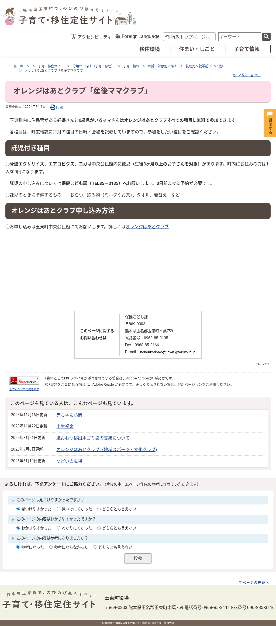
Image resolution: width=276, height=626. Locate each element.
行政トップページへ (190, 37)
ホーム (24, 66)
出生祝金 (65, 426)
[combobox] (240, 37)
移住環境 (149, 49)
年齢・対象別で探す (162, 66)
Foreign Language (140, 36)
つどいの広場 (69, 461)
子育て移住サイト (51, 66)
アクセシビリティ (95, 37)
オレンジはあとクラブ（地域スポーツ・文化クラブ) (106, 449)
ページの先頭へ (256, 582)
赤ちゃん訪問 (69, 415)
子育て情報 (247, 49)
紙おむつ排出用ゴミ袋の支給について (93, 438)
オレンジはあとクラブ (147, 226)
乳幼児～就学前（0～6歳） (205, 66)
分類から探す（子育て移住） (94, 66)
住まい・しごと (197, 49)
